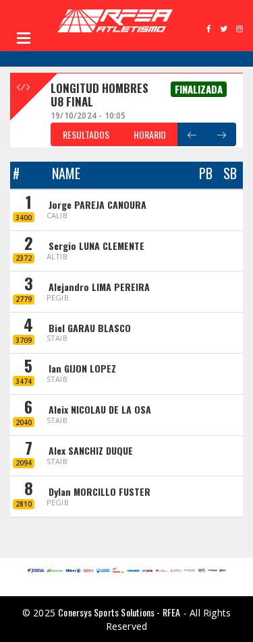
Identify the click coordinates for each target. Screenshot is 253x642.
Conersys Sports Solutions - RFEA (119, 612)
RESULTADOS (86, 134)
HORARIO (150, 134)
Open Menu (23, 37)
